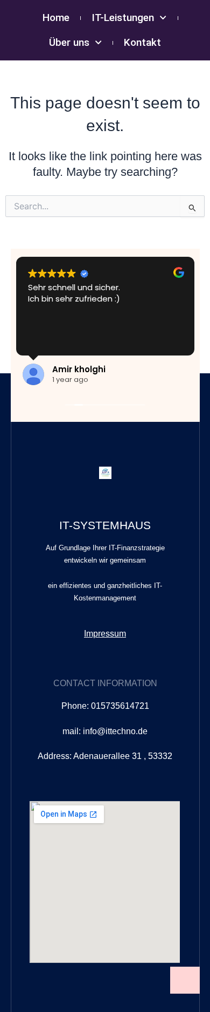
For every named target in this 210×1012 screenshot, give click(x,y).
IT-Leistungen (123, 17)
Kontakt (142, 42)
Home (56, 17)
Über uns (69, 42)
